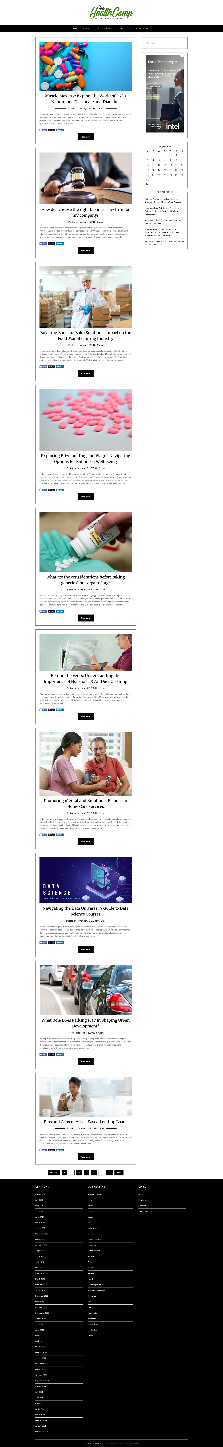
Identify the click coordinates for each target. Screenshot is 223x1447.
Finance (91, 1256)
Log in (140, 1194)
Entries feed (143, 1200)
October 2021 (41, 1375)
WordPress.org (144, 1211)
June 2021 (39, 1398)
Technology (93, 1330)
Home (75, 29)
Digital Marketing (106, 29)
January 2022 (40, 1358)
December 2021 (41, 1364)
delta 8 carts (93, 1228)
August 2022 (40, 1318)
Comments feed (145, 1205)
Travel (90, 1335)
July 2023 (39, 1256)
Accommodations (95, 1194)
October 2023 (41, 1245)
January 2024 (40, 1228)
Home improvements (96, 1290)
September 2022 (42, 1313)
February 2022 (41, 1352)
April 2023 (39, 1273)
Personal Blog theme (131, 1443)
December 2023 (41, 1234)
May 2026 (39, 1205)
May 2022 (39, 1335)
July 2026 (39, 1200)
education (92, 1245)
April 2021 (39, 1409)
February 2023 (41, 1285)
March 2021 (40, 1414)
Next (119, 1172)
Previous (54, 1172)
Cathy (100, 108)
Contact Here (143, 29)
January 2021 (40, 1426)
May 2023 (39, 1268)
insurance (126, 29)
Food (90, 1262)
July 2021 (39, 1392)
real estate (92, 1313)
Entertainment (94, 1251)
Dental (91, 1234)
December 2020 (41, 1431)
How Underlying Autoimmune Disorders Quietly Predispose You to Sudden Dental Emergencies (162, 211)
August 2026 (40, 1194)
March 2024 (40, 1222)
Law (89, 1301)
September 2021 (42, 1381)
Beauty (91, 1205)
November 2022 (41, 1301)
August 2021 (40, 1386)
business (91, 1211)
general (91, 1273)
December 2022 (41, 1296)
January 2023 (40, 1290)
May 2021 (39, 1403)
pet (89, 1307)
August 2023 (40, 1251)
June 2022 (39, 1330)
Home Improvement (96, 1285)
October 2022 (41, 1307)
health (90, 1279)
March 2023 (40, 1279)
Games (91, 1268)
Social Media (93, 1324)
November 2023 (41, 1239)
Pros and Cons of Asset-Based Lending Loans (86, 1121)
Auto (90, 1200)
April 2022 (39, 1341)
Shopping (92, 1318)
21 (170, 170)
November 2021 (41, 1369)
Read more (85, 137)
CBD (90, 1222)
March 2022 (40, 1347)
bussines (87, 29)
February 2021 (41, 1420)
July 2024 (39, 1211)
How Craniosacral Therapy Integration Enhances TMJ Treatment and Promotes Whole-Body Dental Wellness (162, 232)
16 (109, 1172)
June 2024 (39, 1217)
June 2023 (39, 1262)
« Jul (146, 184)
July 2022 (39, 1324)
